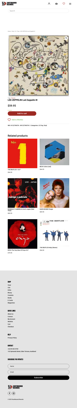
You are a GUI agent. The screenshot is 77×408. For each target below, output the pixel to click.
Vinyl (13, 31)
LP (15, 31)
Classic (13, 98)
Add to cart (22, 113)
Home (9, 31)
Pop (18, 31)
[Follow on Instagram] (13, 393)
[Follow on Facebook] (9, 393)
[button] (66, 38)
